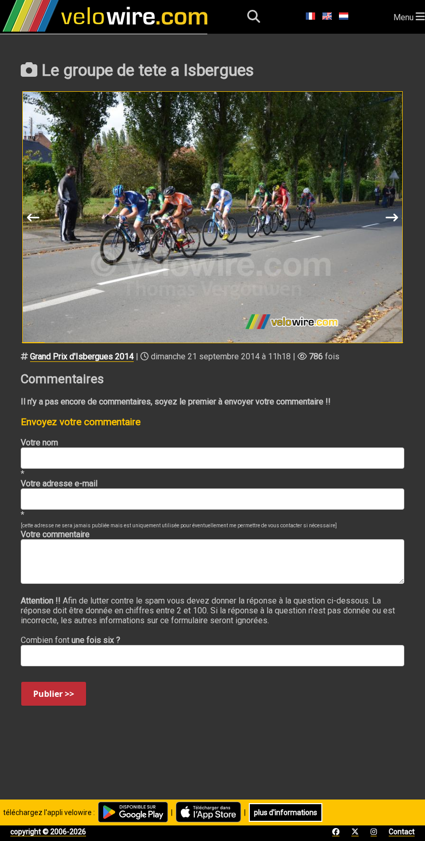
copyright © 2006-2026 (48, 832)
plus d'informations (285, 812)
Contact (402, 832)
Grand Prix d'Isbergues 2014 (82, 356)
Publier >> (53, 693)
